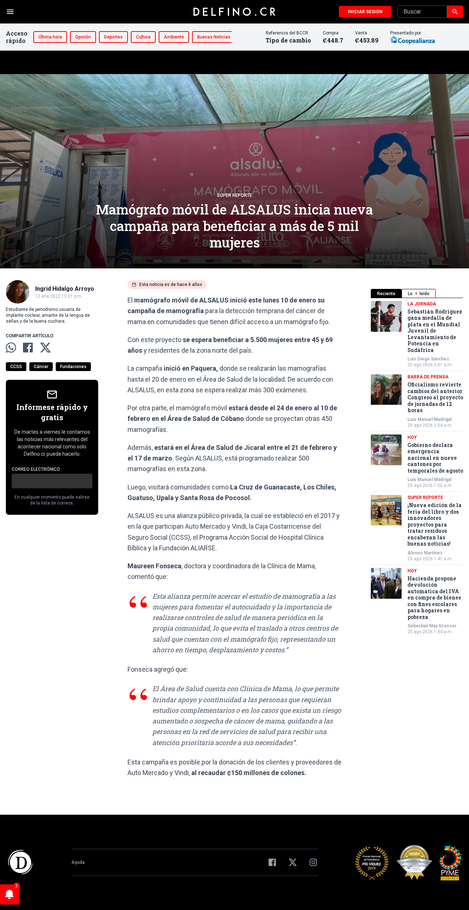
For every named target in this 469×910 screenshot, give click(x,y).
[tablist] (417, 293)
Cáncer (41, 366)
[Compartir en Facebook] (28, 347)
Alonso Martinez (425, 552)
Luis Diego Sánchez (428, 359)
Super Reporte (234, 195)
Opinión (83, 37)
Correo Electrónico (36, 469)
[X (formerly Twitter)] (292, 862)
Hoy (412, 437)
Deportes (113, 37)
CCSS (16, 366)
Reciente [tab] (386, 293)
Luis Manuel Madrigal (429, 419)
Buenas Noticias (213, 37)
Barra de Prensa (427, 377)
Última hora (50, 37)
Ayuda (78, 862)
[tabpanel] (417, 468)
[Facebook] (272, 862)
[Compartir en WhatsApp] (11, 347)
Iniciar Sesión (365, 11)
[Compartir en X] (45, 347)
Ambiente (174, 37)
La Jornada (421, 304)
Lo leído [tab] (418, 293)
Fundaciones (73, 366)
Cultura (143, 37)
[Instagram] (313, 862)
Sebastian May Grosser (432, 626)
